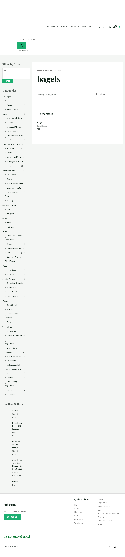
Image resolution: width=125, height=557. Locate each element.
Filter (7, 81)
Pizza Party (11, 274)
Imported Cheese (14, 127)
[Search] (21, 45)
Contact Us (23, 51)
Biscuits (10, 309)
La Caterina (11, 360)
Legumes (10, 377)
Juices (9, 105)
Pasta (4, 231)
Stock (9, 390)
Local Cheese (12, 131)
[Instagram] (115, 547)
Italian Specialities (68, 27)
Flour (9, 222)
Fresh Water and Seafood (12, 144)
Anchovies (11, 148)
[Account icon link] (120, 27)
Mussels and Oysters (15, 157)
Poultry (10, 200)
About (101, 27)
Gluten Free (11, 287)
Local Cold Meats (14, 188)
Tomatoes (11, 394)
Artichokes (11, 331)
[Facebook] (110, 547)
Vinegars (10, 213)
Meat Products (8, 170)
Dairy (4, 114)
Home (39, 70)
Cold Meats (11, 174)
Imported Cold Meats (15, 183)
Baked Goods (12, 305)
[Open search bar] (18, 35)
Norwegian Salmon (15, 161)
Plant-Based (12, 292)
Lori (8, 252)
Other (4, 218)
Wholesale (86, 27)
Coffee (9, 100)
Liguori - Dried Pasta (15, 248)
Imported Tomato (14, 356)
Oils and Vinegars (9, 205)
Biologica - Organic (15, 283)
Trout (9, 166)
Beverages (6, 96)
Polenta (10, 227)
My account (79, 512)
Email (7, 511)
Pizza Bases (12, 270)
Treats (5, 301)
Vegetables (7, 327)
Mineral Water (13, 109)
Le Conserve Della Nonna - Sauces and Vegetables (13, 369)
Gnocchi (10, 244)
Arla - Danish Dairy (14, 118)
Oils (8, 209)
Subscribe (12, 517)
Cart (76, 516)
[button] (56, 27)
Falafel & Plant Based (16, 335)
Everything (51, 27)
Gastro (9, 179)
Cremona (10, 122)
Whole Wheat (12, 296)
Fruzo (9, 322)
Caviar (9, 152)
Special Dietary (8, 279)
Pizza (4, 266)
